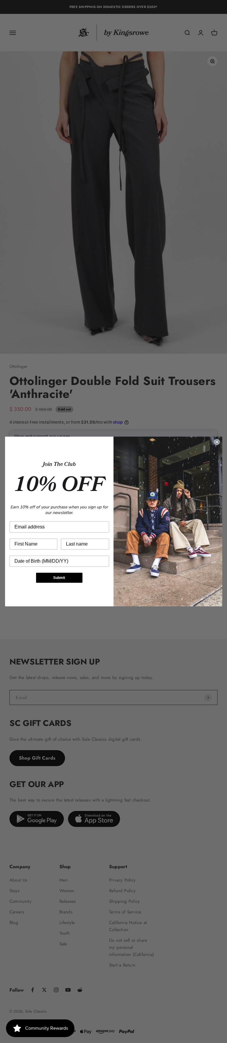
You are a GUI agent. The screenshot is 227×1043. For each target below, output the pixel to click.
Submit (59, 578)
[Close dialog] (217, 442)
